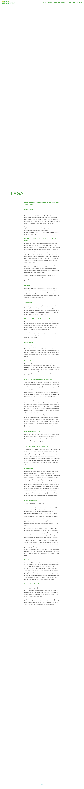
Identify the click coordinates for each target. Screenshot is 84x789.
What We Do (72, 2)
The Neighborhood (47, 2)
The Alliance (64, 2)
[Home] (8, 2)
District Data (79, 2)
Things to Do (56, 2)
